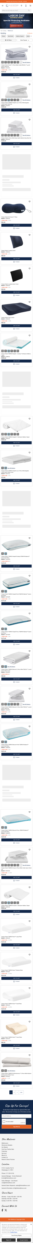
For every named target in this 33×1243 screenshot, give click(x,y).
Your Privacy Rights (16, 1235)
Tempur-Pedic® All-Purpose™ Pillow (9, 217)
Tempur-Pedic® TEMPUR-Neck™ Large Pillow (11, 936)
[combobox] (24, 40)
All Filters (9, 40)
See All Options (26, 62)
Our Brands (5, 1147)
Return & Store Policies (8, 1159)
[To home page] (12, 5)
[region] (16, 1232)
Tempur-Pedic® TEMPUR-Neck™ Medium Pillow (12, 970)
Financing (4, 1151)
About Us (4, 1155)
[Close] (31, 1224)
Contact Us (5, 1157)
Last (21, 1092)
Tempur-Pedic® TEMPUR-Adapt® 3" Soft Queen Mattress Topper (15, 437)
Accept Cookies (24, 1240)
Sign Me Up (16, 1126)
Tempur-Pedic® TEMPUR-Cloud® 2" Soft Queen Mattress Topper (15, 905)
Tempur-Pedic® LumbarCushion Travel (9, 284)
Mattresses (10, 30)
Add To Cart (16, 74)
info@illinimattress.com (19, 1188)
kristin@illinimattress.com (9, 1178)
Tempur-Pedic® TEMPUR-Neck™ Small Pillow (11, 1003)
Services (4, 1153)
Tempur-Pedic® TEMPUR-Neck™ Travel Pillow (11, 1037)
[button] (2, 6)
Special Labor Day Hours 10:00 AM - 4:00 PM (16, 1)
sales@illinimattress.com (23, 1185)
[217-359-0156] (26, 6)
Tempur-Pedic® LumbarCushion (8, 250)
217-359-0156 (10, 1173)
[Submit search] (29, 10)
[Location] (21, 6)
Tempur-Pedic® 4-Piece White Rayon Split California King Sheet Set (16, 138)
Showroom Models (7, 1145)
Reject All (8, 1240)
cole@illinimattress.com (8, 1182)
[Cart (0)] (30, 6)
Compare (17, 77)
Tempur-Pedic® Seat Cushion (7, 317)
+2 (20, 62)
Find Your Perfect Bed (8, 1149)
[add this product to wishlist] (29, 47)
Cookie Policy (13, 1232)
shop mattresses (16, 25)
